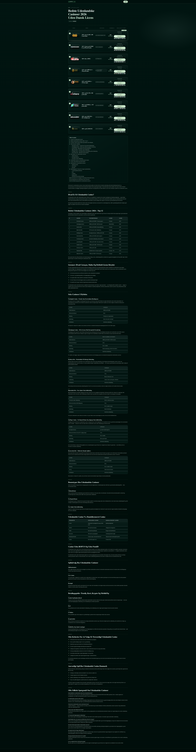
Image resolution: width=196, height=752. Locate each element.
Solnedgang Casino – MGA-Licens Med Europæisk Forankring (83, 147)
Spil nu (119, 36)
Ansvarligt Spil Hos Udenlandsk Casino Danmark (80, 179)
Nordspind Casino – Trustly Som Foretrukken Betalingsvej (83, 145)
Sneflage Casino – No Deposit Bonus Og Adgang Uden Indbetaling (84, 151)
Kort (73, 172)
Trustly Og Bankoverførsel (77, 170)
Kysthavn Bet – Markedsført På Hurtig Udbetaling (81, 148)
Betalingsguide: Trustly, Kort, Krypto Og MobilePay (80, 169)
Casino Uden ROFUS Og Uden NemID (78, 161)
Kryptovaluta (74, 174)
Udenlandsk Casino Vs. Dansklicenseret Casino (80, 160)
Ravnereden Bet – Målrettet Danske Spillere (80, 152)
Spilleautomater (75, 164)
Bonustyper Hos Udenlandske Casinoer (78, 154)
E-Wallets (73, 173)
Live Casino (74, 166)
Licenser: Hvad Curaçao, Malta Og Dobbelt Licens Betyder (82, 142)
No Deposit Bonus (75, 157)
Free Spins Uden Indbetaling (77, 158)
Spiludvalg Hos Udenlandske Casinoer (78, 163)
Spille (125, 1)
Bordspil (73, 167)
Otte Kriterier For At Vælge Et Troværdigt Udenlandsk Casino (82, 177)
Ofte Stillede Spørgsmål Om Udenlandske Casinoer (81, 180)
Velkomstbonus (75, 155)
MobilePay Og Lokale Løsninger (78, 176)
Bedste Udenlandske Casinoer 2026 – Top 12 (79, 141)
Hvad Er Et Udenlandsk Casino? (77, 139)
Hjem (69, 7)
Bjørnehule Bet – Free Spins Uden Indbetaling (80, 149)
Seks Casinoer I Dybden (75, 144)
